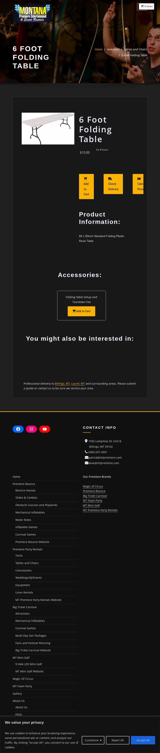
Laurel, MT (78, 383)
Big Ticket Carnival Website (33, 650)
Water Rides (23, 520)
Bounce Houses (25, 490)
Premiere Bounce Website (32, 542)
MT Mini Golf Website (29, 671)
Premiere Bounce (94, 491)
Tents (19, 555)
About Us (21, 707)
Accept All (143, 740)
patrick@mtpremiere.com (105, 457)
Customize (92, 740)
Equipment (22, 585)
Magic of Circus (93, 486)
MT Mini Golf (91, 505)
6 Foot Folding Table (134, 55)
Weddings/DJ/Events (28, 577)
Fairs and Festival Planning (32, 643)
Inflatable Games (26, 527)
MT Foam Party (22, 686)
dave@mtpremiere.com (103, 463)
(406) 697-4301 (97, 452)
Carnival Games (25, 534)
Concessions (23, 570)
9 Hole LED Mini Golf (28, 664)
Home (98, 49)
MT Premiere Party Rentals (100, 510)
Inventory (113, 49)
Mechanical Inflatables (30, 512)
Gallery (17, 693)
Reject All (118, 740)
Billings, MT (62, 383)
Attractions (22, 613)
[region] (80, 734)
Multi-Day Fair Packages (30, 635)
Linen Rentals (24, 592)
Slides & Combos (26, 497)
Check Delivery (113, 186)
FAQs (18, 714)
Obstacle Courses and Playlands (36, 505)
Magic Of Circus (23, 679)
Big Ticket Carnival (95, 496)
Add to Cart (86, 189)
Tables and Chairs (135, 49)
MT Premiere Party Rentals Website (38, 600)
